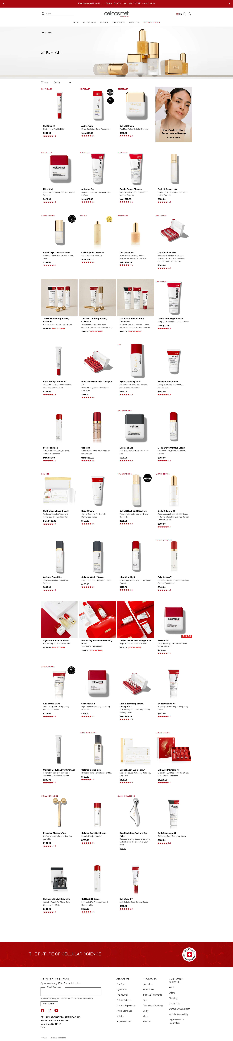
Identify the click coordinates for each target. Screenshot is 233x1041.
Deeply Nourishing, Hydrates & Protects (56, 582)
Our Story (120, 984)
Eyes (145, 1000)
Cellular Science (123, 1000)
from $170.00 (87, 260)
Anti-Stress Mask (51, 704)
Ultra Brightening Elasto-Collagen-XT (132, 705)
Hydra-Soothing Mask (130, 382)
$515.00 (85, 332)
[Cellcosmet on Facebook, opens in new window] (43, 1010)
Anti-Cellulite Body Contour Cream (134, 902)
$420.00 (47, 648)
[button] (184, 13)
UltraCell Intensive (167, 253)
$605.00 (123, 906)
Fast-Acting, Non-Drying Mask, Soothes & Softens (56, 708)
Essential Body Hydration (91, 836)
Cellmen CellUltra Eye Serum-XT (59, 770)
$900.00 (162, 524)
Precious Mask (50, 448)
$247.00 (85, 651)
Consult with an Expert (179, 1009)
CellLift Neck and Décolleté (133, 511)
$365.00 (47, 587)
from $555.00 (126, 263)
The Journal (122, 995)
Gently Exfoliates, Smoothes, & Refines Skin (171, 386)
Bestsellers (148, 984)
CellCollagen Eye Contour (132, 770)
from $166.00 (49, 521)
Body (145, 1011)
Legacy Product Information (176, 1021)
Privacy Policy (88, 998)
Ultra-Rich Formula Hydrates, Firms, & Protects (59, 194)
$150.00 (85, 521)
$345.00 (162, 587)
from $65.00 (49, 458)
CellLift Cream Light (168, 189)
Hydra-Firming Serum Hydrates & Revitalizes (95, 389)
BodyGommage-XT (167, 833)
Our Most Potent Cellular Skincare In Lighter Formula (173, 194)
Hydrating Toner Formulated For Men (96, 773)
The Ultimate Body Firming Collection (56, 320)
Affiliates (120, 1016)
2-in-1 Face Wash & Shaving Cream (96, 580)
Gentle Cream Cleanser (131, 189)
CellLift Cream (127, 126)
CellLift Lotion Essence (92, 253)
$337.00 (85, 395)
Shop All (146, 1022)
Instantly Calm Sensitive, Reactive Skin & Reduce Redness (133, 386)
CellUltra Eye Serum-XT (54, 382)
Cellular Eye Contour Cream (171, 448)
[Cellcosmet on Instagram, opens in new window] (49, 1010)
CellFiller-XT (49, 126)
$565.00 (162, 266)
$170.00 (123, 392)
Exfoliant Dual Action (168, 382)
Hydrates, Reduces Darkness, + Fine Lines (58, 257)
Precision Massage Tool (54, 833)
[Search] (43, 13)
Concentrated (88, 704)
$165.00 (162, 840)
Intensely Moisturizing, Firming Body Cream (173, 708)
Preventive (163, 641)
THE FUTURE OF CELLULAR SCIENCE (65, 954)
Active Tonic (87, 126)
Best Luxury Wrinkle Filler (53, 129)
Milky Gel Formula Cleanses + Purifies (173, 322)
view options (97, 119)
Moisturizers (148, 990)
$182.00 (85, 777)
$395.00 (85, 714)
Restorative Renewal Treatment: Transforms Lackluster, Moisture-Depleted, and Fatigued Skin (171, 258)
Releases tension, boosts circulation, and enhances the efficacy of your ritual (135, 842)
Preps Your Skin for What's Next (133, 644)
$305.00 (162, 458)
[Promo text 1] (173, 114)
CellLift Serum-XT (166, 511)
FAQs (171, 988)
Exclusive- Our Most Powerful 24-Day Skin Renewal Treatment (173, 774)
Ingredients (121, 990)
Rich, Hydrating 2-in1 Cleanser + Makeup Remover (133, 194)
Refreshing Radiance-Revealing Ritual (96, 642)
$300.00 (123, 458)
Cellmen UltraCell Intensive (56, 899)
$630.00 (123, 133)
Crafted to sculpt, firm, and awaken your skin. (57, 837)
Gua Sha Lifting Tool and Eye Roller (133, 834)
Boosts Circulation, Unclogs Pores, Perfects (96, 194)
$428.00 (47, 199)
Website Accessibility (178, 1014)
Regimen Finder (123, 1022)
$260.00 (47, 133)
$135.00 (85, 585)
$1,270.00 (162, 780)
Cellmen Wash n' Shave (92, 578)
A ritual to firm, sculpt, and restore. (57, 325)
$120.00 (47, 843)
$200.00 (123, 648)
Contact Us (174, 1004)
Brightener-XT (164, 578)
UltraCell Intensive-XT (168, 770)
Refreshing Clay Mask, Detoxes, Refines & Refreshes (56, 452)
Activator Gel (87, 189)
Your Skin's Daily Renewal (92, 647)
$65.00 (123, 849)
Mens (145, 1016)
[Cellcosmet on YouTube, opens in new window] (56, 1010)
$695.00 (47, 329)
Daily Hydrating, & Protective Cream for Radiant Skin (172, 645)
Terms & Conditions (71, 998)
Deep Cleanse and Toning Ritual (135, 641)
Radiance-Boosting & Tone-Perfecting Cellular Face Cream (173, 582)
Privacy (43, 1038)
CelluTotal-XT (126, 899)
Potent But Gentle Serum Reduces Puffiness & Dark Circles (57, 386)
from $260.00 (87, 458)
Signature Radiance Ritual (56, 641)
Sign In (189, 13)
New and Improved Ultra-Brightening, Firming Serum (135, 711)
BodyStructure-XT (166, 704)
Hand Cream (87, 511)
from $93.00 (87, 133)
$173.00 (47, 714)
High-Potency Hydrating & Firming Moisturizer (95, 708)
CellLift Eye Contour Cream (56, 253)
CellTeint (85, 448)
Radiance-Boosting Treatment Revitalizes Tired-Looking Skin (55, 515)
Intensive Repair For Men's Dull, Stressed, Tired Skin (56, 903)
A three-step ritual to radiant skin (57, 644)
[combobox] (60, 13)
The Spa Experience (125, 1006)
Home (43, 33)
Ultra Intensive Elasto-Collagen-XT (97, 383)
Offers (172, 993)
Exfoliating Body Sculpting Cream (172, 836)
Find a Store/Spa (124, 1011)
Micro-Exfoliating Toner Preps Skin (95, 129)
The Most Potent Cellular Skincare (134, 129)
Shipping (173, 998)
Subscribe (49, 1004)
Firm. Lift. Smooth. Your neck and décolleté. (134, 515)
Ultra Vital (48, 189)
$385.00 (123, 521)
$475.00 (123, 780)
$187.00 (162, 714)
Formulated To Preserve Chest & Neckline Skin (94, 903)
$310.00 (162, 651)
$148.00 (162, 392)
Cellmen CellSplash (91, 770)
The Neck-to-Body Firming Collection (94, 320)
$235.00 (47, 392)
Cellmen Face (126, 448)
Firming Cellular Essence (91, 256)
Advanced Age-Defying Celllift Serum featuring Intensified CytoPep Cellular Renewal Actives (173, 517)
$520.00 (47, 909)
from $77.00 (87, 199)
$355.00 (47, 263)
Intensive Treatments (152, 995)
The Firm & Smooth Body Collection (132, 320)
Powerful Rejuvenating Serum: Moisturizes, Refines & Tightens (133, 257)
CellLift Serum (127, 253)
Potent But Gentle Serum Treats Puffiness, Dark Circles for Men (56, 774)
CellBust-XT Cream (90, 899)
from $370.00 (126, 717)
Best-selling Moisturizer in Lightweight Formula (135, 582)
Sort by (57, 83)
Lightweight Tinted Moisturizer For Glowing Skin (95, 452)
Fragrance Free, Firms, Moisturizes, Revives (172, 452)
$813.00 (123, 332)
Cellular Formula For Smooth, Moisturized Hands (93, 515)
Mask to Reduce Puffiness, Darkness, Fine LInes (135, 774)
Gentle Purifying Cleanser (170, 319)
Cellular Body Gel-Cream (93, 833)
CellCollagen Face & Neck (56, 511)
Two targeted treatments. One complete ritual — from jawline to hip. (97, 326)
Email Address (54, 987)
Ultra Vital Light (127, 578)
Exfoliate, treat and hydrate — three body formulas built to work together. (135, 326)
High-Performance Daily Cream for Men (134, 452)
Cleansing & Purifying (153, 1006)
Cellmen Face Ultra (52, 578)
